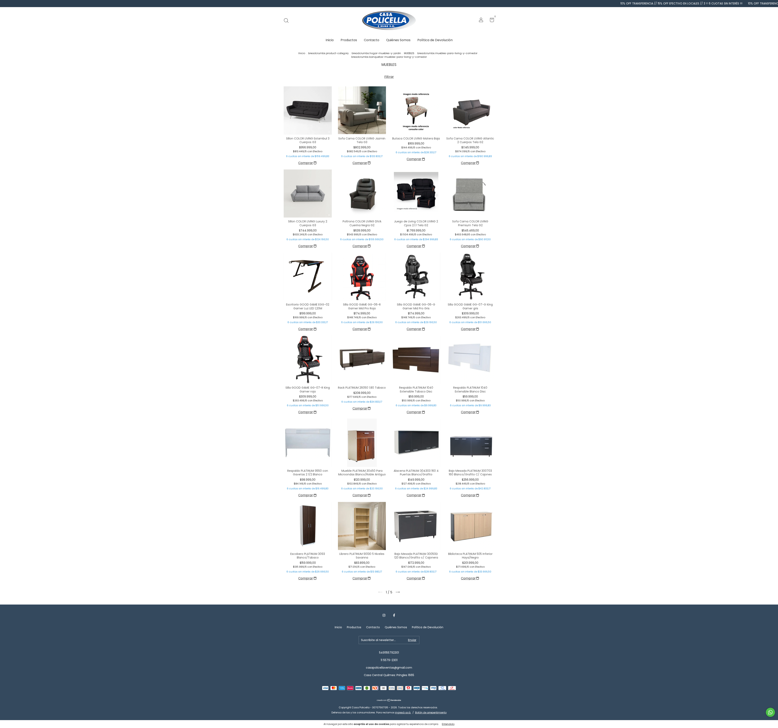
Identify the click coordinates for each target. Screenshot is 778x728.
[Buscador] (288, 20)
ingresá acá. (403, 712)
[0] (490, 21)
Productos (349, 40)
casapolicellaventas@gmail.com (389, 668)
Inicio (330, 40)
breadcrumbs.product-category (328, 53)
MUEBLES (409, 53)
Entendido (448, 724)
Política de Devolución (435, 40)
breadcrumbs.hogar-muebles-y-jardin (376, 53)
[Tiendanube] (389, 700)
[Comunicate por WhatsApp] (770, 712)
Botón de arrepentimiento (431, 712)
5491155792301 (389, 653)
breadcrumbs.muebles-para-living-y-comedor (447, 53)
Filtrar (389, 76)
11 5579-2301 (389, 660)
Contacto (371, 40)
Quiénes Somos (398, 40)
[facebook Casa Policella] (394, 615)
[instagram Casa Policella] (384, 615)
